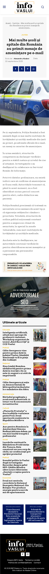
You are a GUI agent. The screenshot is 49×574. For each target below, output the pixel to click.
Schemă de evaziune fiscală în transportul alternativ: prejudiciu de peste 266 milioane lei (36, 514)
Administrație (8, 394)
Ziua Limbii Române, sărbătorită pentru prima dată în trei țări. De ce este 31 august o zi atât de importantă (17, 371)
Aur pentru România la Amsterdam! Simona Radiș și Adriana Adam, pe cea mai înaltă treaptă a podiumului (17, 431)
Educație (6, 330)
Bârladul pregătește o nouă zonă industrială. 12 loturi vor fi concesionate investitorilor (17, 400)
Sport (5, 424)
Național (6, 363)
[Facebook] (15, 68)
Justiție (15, 23)
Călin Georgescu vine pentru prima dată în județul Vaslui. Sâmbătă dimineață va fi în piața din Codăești (16, 355)
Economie (7, 478)
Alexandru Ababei (21, 59)
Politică (6, 348)
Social (5, 439)
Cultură (6, 408)
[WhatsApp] (33, 68)
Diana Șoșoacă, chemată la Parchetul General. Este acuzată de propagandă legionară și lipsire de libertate (13, 515)
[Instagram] (28, 554)
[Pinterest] (27, 68)
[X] (21, 68)
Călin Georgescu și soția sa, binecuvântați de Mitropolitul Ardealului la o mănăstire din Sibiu (16, 386)
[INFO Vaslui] (24, 7)
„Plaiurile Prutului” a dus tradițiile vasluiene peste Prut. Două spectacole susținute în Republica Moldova (16, 416)
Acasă (8, 23)
